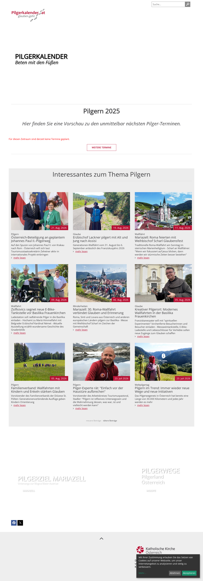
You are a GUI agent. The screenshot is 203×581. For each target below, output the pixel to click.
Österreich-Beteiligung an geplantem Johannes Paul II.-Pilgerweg (38, 239)
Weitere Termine (101, 147)
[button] (14, 523)
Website (151, 490)
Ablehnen (175, 573)
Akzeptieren (189, 573)
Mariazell (28, 490)
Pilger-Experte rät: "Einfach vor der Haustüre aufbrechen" (98, 390)
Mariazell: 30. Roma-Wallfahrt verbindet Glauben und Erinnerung (98, 311)
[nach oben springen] (101, 538)
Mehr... (142, 573)
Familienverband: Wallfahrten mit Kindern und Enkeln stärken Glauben (38, 390)
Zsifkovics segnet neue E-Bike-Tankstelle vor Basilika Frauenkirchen (38, 311)
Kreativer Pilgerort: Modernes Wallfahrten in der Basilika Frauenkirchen (156, 312)
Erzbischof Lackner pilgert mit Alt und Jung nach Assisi (100, 239)
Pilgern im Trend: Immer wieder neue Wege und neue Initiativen (162, 390)
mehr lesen (19, 257)
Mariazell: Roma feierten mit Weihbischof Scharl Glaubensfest (159, 239)
